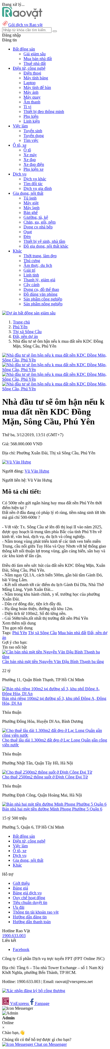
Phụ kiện (30, 116)
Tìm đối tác (33, 183)
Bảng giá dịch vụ (27, 893)
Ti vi (27, 106)
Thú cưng (31, 260)
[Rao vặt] (22, 17)
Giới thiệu (21, 883)
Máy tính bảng (35, 78)
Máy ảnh (30, 92)
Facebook (21, 949)
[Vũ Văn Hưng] (16, 462)
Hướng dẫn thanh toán (32, 921)
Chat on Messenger (50, 1044)
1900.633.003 (14, 935)
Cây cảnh (31, 284)
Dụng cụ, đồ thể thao (41, 289)
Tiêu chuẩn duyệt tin (30, 902)
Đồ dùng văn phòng (40, 294)
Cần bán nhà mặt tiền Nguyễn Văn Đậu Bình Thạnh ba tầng (53, 661)
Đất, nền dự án (25, 336)
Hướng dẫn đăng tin (30, 917)
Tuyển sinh (32, 130)
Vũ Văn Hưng (37, 471)
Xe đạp (29, 159)
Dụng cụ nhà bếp (38, 227)
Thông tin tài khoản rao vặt (35, 912)
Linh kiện (31, 121)
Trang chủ (21, 322)
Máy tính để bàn (37, 87)
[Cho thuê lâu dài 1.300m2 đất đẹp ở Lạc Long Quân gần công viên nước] (55, 735)
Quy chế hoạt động (29, 897)
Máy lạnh (31, 207)
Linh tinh (31, 275)
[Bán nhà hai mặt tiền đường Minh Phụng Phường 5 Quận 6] (54, 804)
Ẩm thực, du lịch (37, 265)
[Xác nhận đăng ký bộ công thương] (33, 990)
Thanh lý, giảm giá (39, 280)
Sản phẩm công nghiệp (42, 299)
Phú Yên (20, 327)
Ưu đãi (18, 907)
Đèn (27, 236)
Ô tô (27, 150)
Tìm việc (30, 140)
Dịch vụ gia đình (37, 188)
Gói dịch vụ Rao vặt (25, 24)
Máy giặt (30, 203)
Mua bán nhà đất (37, 58)
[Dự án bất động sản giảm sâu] (29, 313)
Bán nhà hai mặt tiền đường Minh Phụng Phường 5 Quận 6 (52, 809)
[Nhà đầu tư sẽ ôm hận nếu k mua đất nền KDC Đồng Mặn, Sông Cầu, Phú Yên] (55, 360)
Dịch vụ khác (34, 179)
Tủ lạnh (30, 198)
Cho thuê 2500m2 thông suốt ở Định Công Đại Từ (45, 777)
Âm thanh (31, 102)
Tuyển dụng (33, 135)
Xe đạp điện (33, 164)
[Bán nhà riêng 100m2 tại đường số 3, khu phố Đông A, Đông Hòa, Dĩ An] (55, 693)
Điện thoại (32, 73)
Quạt (27, 231)
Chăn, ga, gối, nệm (39, 222)
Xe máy (30, 155)
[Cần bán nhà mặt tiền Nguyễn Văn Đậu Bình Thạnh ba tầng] (55, 656)
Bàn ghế (30, 212)
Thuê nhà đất (34, 63)
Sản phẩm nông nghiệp (42, 304)
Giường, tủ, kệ (35, 217)
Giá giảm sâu (34, 54)
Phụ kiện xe (33, 169)
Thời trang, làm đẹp (40, 256)
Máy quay (32, 97)
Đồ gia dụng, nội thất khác (45, 246)
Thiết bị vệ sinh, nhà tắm (44, 241)
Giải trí (29, 270)
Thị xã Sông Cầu (27, 331)
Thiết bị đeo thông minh (43, 111)
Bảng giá (20, 888)
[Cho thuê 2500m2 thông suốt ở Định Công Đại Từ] (47, 772)
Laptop (29, 82)
